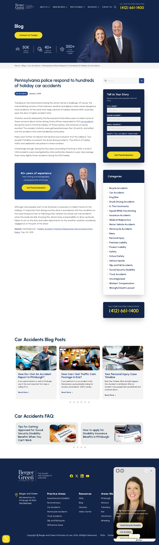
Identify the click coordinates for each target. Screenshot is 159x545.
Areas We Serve (59, 7)
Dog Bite (113, 197)
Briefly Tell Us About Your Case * (123, 134)
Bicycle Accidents (118, 188)
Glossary (83, 507)
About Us (43, 7)
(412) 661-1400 (132, 7)
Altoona (105, 502)
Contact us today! (28, 35)
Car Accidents (34, 66)
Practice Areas (76, 7)
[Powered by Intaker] (139, 540)
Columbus (105, 507)
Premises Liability (118, 242)
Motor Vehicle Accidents (122, 224)
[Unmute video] (118, 471)
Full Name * (112, 106)
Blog (24, 66)
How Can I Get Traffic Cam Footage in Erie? (36, 375)
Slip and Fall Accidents (121, 265)
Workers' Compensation (121, 283)
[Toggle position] (146, 471)
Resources (92, 7)
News (112, 233)
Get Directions (25, 503)
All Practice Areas (55, 525)
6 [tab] (89, 402)
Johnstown (106, 516)
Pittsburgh (105, 498)
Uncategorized (117, 278)
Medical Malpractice (120, 219)
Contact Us (107, 7)
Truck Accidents (117, 274)
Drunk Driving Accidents (121, 201)
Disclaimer (112, 535)
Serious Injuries (117, 260)
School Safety (116, 256)
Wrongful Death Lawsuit (122, 287)
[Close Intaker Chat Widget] (151, 471)
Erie (102, 511)
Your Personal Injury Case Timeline (78, 375)
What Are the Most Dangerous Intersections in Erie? (122, 377)
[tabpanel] (37, 372)
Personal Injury (116, 238)
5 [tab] (85, 402)
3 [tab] (77, 402)
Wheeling (105, 520)
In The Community (119, 206)
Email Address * (114, 124)
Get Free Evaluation (36, 187)
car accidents (87, 121)
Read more (24, 392)
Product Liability (117, 247)
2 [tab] (74, 402)
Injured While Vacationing (122, 210)
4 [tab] (81, 402)
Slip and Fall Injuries (56, 520)
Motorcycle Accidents (120, 229)
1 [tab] (70, 402)
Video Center (85, 511)
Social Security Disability (122, 269)
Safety (113, 251)
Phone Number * (114, 115)
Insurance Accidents (119, 215)
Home (17, 66)
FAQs (81, 498)
